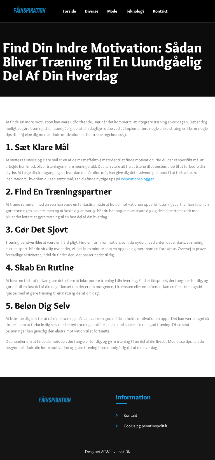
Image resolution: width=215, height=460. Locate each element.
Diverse (91, 11)
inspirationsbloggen (138, 178)
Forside (69, 11)
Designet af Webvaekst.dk (107, 451)
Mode (112, 11)
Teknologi (135, 11)
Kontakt (160, 11)
